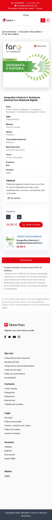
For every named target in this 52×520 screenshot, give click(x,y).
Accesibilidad (10, 378)
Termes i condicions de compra (17, 425)
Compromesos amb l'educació (17, 358)
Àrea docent (9, 455)
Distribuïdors (9, 396)
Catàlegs (8, 447)
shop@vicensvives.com (27, 6)
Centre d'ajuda (10, 388)
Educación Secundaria (30, 32)
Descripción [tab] (26, 260)
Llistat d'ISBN (9, 458)
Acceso (39, 8)
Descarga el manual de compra (21, 8)
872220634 (19, 3)
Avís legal (8, 418)
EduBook (8, 451)
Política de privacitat (12, 421)
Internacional (9, 400)
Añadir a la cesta (33, 224)
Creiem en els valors (12, 370)
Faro (8, 165)
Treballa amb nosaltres (13, 404)
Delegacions (9, 392)
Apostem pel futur (11, 362)
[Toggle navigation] (48, 20)
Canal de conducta (12, 433)
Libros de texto (9, 32)
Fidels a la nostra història (14, 374)
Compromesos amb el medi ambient (19, 366)
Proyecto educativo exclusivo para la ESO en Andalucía (23, 269)
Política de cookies (12, 429)
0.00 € (8, 20)
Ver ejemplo (15, 198)
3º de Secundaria (10, 34)
